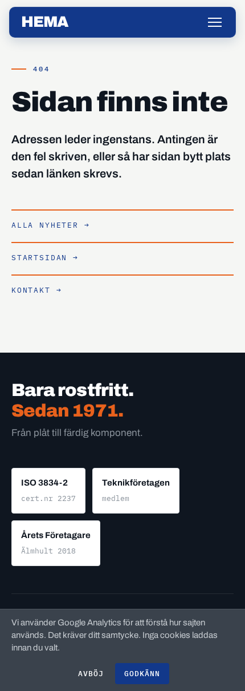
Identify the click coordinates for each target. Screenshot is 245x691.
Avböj (91, 673)
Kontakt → (36, 290)
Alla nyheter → (50, 225)
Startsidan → (45, 257)
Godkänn (142, 673)
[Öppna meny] (214, 22)
